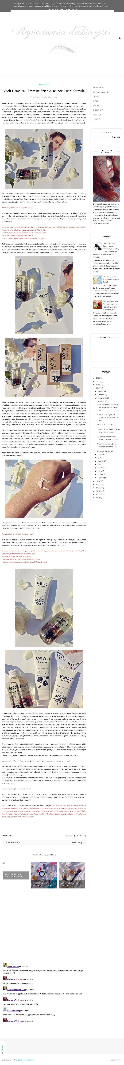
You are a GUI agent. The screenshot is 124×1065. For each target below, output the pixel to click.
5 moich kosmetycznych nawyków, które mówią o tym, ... (107, 417)
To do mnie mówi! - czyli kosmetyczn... (14, 875)
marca (100, 471)
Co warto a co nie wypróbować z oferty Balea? (111, 279)
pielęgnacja (44, 84)
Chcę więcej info (55, 10)
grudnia (101, 391)
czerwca (101, 461)
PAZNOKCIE (98, 110)
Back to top (115, 1060)
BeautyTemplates (26, 1060)
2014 (98, 494)
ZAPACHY (97, 115)
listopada (101, 395)
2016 (98, 488)
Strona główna (98, 88)
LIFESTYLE (97, 119)
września (101, 401)
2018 (98, 481)
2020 (98, 385)
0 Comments (7, 835)
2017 (98, 484)
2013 (98, 498)
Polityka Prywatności (101, 92)
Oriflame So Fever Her (105, 425)
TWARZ (96, 97)
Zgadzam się (71, 10)
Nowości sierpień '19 (105, 451)
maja (99, 464)
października (102, 398)
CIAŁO (96, 101)
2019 (98, 388)
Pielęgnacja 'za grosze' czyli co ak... (43, 884)
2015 (98, 491)
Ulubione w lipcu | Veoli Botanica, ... (70, 884)
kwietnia (101, 468)
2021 (98, 381)
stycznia (101, 478)
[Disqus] (44, 930)
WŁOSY (96, 106)
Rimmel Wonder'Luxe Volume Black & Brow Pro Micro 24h (108, 407)
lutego (100, 474)
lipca (99, 458)
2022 (98, 378)
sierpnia (101, 454)
